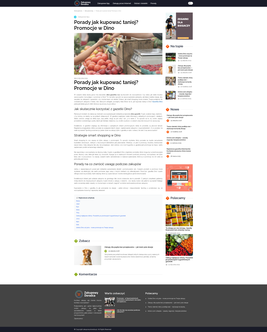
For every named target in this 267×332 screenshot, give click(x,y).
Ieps (77, 221)
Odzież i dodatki (140, 3)
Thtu (77, 213)
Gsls (77, 224)
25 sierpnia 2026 (114, 251)
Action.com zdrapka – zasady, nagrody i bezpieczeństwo (185, 94)
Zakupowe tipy (103, 3)
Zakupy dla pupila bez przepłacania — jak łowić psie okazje (129, 247)
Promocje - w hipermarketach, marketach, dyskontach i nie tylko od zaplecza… (129, 299)
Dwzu (78, 201)
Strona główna (78, 11)
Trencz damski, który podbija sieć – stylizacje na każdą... (167, 307)
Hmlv (78, 210)
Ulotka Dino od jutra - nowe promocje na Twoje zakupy (94, 227)
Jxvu (77, 218)
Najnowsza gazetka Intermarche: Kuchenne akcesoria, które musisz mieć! (179, 151)
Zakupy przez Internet (122, 3)
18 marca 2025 (175, 156)
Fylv (77, 207)
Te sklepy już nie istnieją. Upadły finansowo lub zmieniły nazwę (179, 229)
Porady (153, 3)
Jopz (78, 204)
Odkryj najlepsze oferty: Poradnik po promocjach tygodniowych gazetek (101, 216)
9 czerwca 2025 (176, 143)
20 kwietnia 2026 (176, 132)
